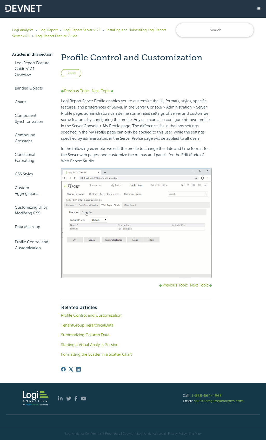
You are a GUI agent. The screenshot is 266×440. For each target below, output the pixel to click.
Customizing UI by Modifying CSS (31, 210)
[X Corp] (71, 369)
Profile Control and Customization (31, 245)
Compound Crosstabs (25, 138)
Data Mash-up (27, 227)
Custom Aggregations (26, 191)
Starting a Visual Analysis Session (89, 344)
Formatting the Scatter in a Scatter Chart (96, 354)
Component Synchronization (29, 118)
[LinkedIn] (78, 369)
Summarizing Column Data (85, 335)
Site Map (195, 433)
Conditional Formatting (25, 157)
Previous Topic (77, 90)
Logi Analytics (23, 30)
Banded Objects (29, 88)
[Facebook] (63, 369)
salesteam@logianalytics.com (218, 401)
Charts (20, 102)
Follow (71, 73)
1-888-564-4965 (206, 395)
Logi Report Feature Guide (56, 36)
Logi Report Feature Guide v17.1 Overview (32, 69)
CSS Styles (24, 174)
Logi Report (48, 30)
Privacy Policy (177, 433)
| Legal (161, 433)
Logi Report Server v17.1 (82, 30)
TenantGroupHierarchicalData (87, 325)
